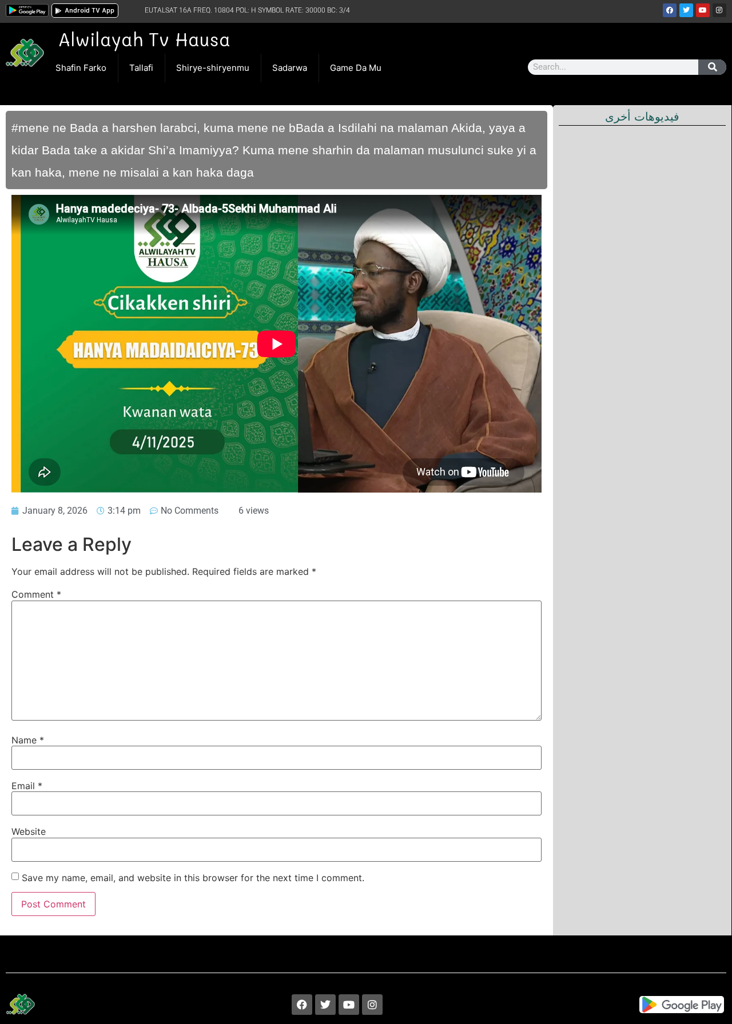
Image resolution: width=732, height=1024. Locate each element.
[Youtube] (703, 10)
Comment (36, 594)
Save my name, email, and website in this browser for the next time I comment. (193, 877)
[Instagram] (719, 10)
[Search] (712, 67)
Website (28, 831)
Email (26, 785)
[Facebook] (670, 10)
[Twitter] (686, 10)
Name (27, 740)
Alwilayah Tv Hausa (144, 39)
